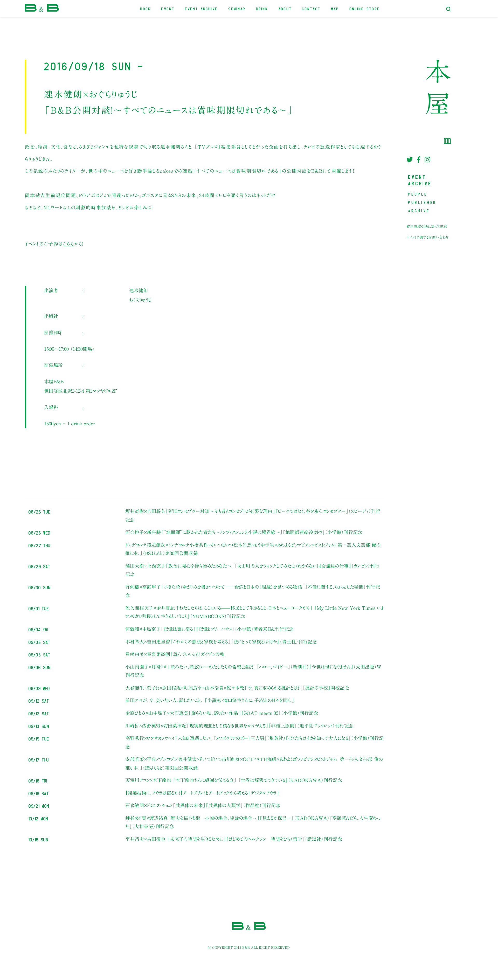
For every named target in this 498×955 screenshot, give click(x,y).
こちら (68, 243)
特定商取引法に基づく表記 (426, 227)
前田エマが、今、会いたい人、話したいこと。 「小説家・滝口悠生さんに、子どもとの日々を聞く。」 (210, 700)
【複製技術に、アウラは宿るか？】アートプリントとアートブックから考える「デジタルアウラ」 (202, 793)
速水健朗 (138, 290)
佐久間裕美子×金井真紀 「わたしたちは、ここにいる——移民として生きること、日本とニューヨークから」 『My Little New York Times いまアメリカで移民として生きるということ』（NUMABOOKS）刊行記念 (254, 612)
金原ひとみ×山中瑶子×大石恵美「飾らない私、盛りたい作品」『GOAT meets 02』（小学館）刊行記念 (221, 713)
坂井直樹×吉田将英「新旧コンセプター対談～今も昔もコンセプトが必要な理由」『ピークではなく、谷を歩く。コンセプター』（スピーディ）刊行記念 (252, 515)
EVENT (168, 8)
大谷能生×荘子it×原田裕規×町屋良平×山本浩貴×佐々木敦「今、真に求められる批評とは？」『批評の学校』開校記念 (237, 688)
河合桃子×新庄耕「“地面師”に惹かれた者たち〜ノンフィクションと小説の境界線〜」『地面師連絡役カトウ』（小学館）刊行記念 (243, 532)
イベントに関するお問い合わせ (427, 237)
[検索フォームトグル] (448, 9)
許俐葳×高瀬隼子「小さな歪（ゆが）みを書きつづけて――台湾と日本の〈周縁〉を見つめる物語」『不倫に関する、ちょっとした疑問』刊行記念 (252, 591)
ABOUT (285, 8)
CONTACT (311, 8)
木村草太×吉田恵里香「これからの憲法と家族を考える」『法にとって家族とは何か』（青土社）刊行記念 (221, 641)
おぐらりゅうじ (140, 299)
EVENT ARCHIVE (201, 8)
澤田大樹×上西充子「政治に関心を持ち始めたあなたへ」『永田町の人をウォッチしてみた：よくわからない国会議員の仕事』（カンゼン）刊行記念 (252, 570)
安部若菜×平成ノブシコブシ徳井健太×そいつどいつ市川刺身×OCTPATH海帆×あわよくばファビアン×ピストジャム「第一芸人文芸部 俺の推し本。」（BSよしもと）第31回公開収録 (254, 763)
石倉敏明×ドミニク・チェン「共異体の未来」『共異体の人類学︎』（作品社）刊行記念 (202, 805)
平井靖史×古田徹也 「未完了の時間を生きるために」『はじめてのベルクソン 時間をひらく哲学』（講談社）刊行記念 (233, 839)
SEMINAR (237, 8)
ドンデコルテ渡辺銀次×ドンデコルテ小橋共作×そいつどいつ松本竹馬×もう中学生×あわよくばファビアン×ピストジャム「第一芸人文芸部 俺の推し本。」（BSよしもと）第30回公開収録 (253, 549)
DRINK (262, 8)
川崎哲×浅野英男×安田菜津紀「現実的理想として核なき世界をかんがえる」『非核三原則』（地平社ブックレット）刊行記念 (239, 725)
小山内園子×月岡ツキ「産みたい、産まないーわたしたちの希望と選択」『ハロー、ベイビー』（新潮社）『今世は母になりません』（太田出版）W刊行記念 (253, 671)
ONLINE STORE (365, 8)
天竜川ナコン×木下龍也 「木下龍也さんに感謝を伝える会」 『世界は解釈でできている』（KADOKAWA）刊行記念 (233, 780)
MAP (335, 8)
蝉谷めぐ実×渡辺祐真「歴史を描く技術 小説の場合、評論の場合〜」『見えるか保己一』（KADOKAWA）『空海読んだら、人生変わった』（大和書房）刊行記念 (252, 822)
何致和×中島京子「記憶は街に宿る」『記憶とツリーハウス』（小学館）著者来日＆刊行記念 (209, 629)
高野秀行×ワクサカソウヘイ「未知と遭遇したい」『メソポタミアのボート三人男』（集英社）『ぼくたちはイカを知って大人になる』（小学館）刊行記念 (254, 742)
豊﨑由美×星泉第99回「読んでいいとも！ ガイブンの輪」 (176, 654)
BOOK (145, 8)
